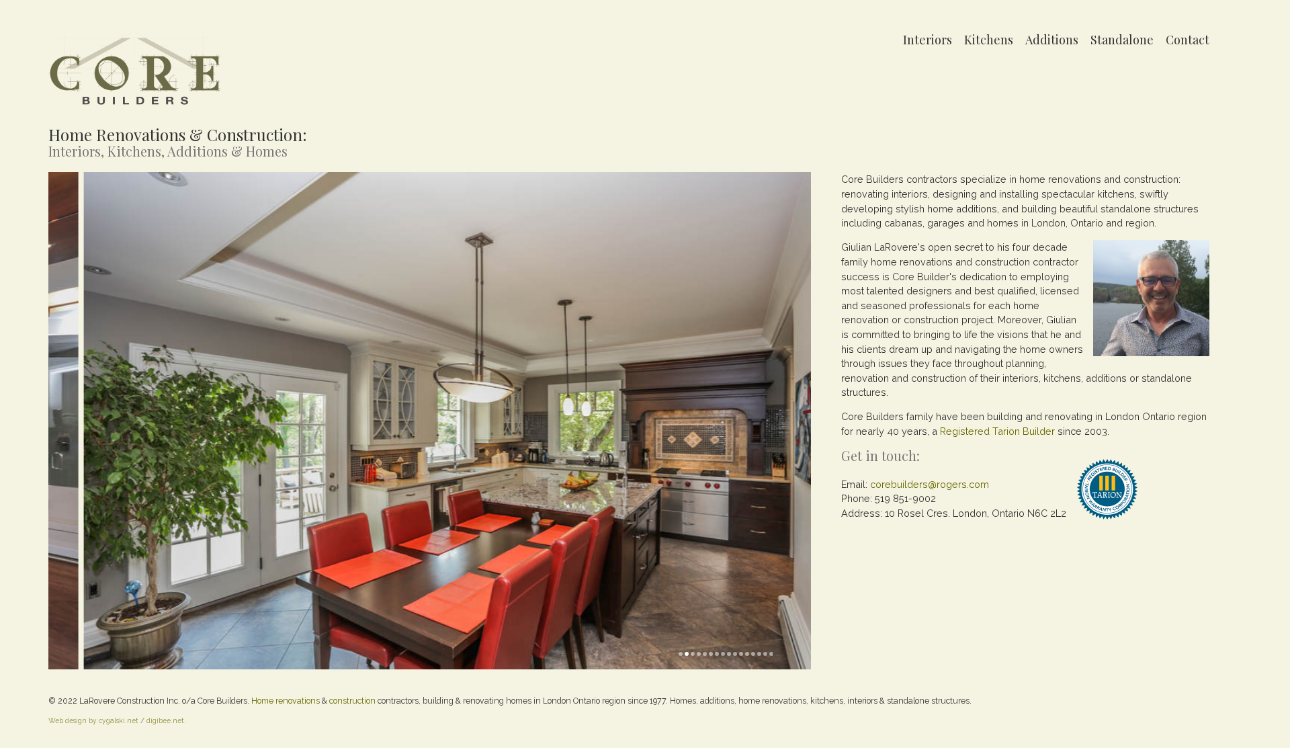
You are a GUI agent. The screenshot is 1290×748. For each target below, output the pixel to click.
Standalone (1122, 40)
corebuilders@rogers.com (929, 484)
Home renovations (285, 701)
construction (352, 701)
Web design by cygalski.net (93, 720)
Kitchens (988, 40)
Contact (1187, 40)
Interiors (927, 40)
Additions (1051, 40)
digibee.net (165, 720)
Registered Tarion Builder (997, 431)
